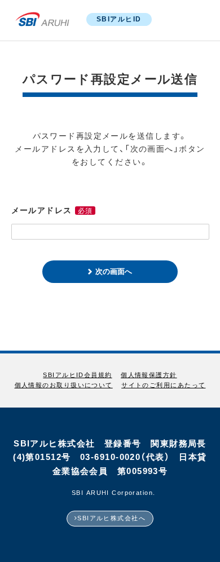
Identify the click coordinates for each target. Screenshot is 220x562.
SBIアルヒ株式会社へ (111, 518)
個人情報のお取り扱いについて (64, 385)
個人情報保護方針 (149, 375)
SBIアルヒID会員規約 (77, 375)
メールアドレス (41, 210)
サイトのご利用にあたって (163, 385)
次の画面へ (113, 271)
